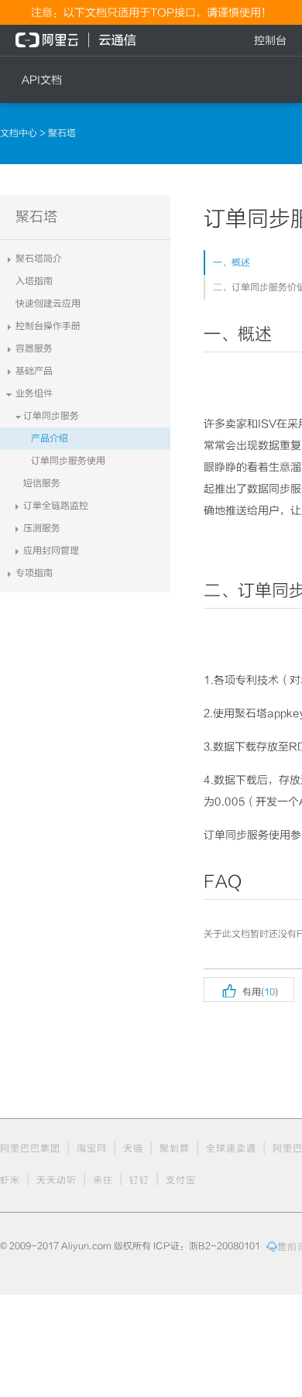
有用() (249, 989)
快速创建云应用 (48, 303)
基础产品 (34, 371)
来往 (103, 1180)
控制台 (270, 40)
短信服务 (41, 483)
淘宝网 (92, 1148)
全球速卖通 (231, 1148)
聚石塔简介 (38, 258)
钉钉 (139, 1180)
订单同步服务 (51, 415)
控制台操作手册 (48, 326)
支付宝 (181, 1180)
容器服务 (34, 348)
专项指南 (34, 573)
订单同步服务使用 (68, 460)
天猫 (133, 1148)
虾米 (10, 1180)
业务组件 (34, 393)
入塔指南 (34, 281)
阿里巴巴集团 (30, 1148)
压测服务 (41, 528)
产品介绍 (49, 438)
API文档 (42, 80)
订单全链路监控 (55, 505)
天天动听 (56, 1180)
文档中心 (19, 133)
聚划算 (175, 1148)
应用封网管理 (51, 550)
